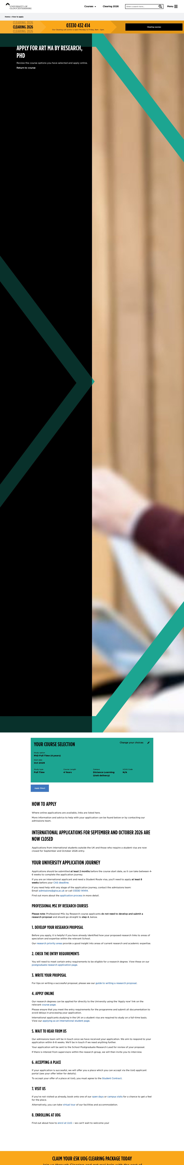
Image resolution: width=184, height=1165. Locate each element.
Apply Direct (39, 788)
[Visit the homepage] (19, 6)
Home (7, 17)
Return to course (26, 68)
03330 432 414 (78, 25)
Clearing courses (154, 27)
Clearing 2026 (111, 6)
